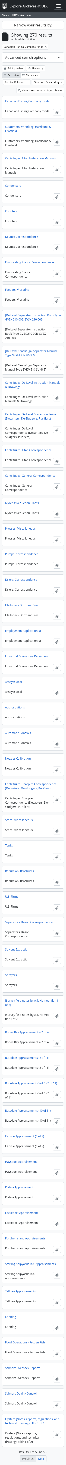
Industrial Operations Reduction (26, 656)
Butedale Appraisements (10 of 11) (28, 1111)
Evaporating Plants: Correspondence (29, 262)
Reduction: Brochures (19, 871)
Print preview (15, 68)
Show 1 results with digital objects (41, 90)
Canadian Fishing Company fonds (27, 101)
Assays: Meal (13, 682)
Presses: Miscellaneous (20, 528)
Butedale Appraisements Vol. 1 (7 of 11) (31, 1083)
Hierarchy (37, 68)
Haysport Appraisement (21, 1162)
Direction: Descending (46, 82)
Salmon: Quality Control (21, 1393)
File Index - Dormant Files (21, 605)
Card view (13, 75)
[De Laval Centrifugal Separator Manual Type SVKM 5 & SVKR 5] (31, 353)
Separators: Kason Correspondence (29, 922)
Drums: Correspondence (21, 237)
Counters (11, 211)
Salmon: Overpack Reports (22, 1368)
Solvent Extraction (17, 949)
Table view (32, 75)
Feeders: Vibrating (17, 290)
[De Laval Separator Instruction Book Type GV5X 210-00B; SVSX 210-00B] (33, 317)
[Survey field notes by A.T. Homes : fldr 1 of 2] (31, 1003)
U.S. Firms (11, 897)
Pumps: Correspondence (21, 554)
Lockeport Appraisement (21, 1213)
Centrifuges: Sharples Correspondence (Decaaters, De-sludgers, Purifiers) (30, 786)
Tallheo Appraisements (20, 1291)
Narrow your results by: (33, 25)
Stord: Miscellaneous (19, 820)
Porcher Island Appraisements (25, 1238)
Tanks (9, 845)
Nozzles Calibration (18, 758)
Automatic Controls (18, 733)
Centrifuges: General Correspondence (30, 476)
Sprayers (11, 975)
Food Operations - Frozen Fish (25, 1342)
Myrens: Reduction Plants (22, 503)
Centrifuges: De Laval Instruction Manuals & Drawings (32, 385)
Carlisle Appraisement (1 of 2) (24, 1136)
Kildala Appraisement (19, 1187)
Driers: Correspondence (21, 580)
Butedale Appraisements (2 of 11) (27, 1058)
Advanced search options (25, 57)
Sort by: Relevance (16, 82)
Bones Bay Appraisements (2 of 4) (27, 1032)
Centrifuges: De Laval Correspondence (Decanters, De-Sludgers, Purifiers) (30, 416)
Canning (10, 1317)
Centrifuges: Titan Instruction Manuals (30, 158)
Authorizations (15, 707)
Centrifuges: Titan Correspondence (28, 450)
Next (41, 1459)
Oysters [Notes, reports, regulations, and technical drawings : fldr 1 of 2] (32, 1421)
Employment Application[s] (23, 631)
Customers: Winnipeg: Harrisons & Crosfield (28, 129)
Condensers (13, 186)
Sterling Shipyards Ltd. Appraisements (30, 1264)
